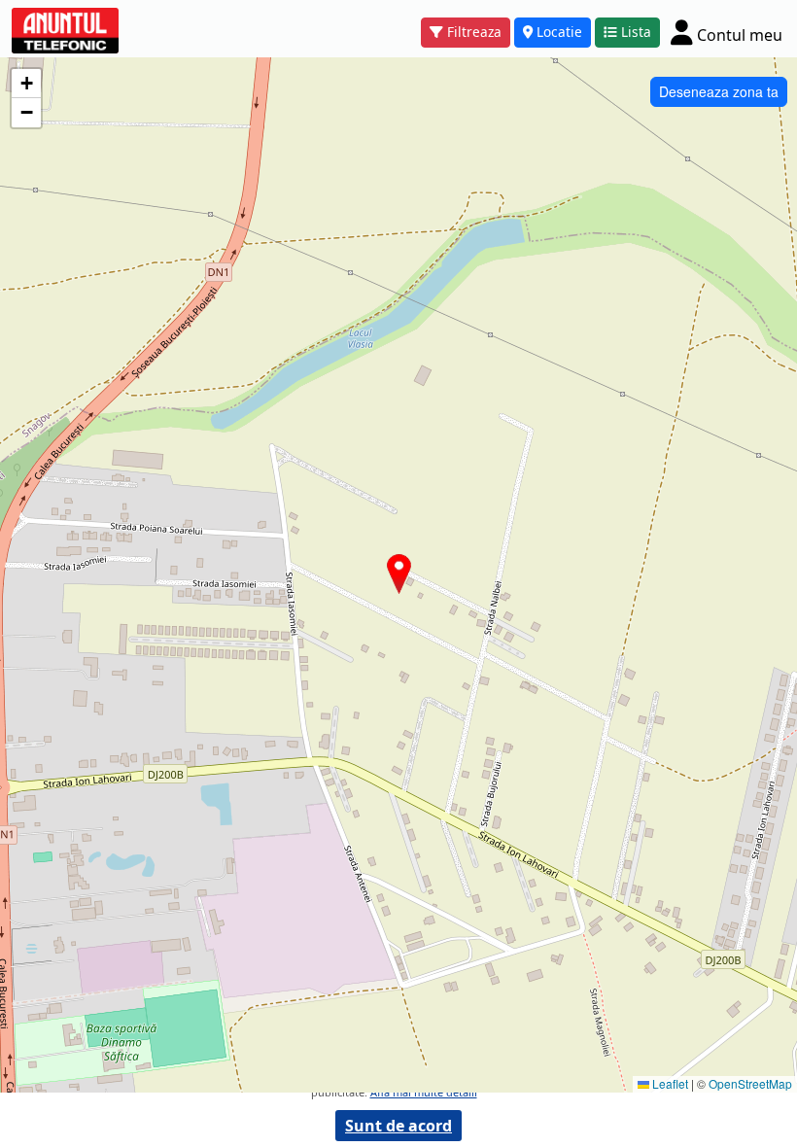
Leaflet (668, 1083)
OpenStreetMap (750, 1083)
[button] (399, 574)
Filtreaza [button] (474, 31)
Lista (636, 31)
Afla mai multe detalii (423, 1092)
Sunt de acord (398, 1125)
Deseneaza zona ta (719, 91)
